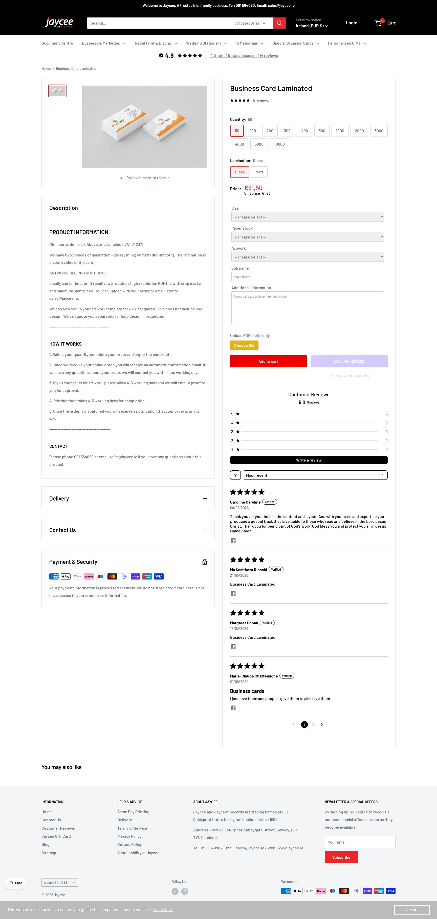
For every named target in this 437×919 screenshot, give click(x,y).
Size (235, 208)
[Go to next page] (323, 724)
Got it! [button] (412, 910)
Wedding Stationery (203, 43)
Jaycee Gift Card (56, 836)
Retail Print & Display (153, 43)
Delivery (124, 819)
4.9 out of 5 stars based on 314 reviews (244, 55)
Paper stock (241, 228)
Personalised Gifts (344, 43)
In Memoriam (247, 43)
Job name (240, 268)
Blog (45, 844)
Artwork (238, 248)
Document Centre (57, 43)
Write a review (309, 459)
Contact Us (51, 819)
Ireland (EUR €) (55, 882)
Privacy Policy (129, 836)
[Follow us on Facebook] (175, 891)
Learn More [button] (163, 910)
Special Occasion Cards (293, 43)
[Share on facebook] (233, 540)
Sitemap (48, 852)
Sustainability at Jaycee (138, 852)
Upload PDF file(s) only (250, 335)
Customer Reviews (58, 828)
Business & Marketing (101, 43)
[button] (309, 413)
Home (46, 68)
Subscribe (341, 857)
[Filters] (235, 475)
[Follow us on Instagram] (184, 891)
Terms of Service (132, 828)
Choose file (244, 345)
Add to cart (268, 361)
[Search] (279, 23)
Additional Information (251, 287)
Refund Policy (129, 844)
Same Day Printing (133, 811)
